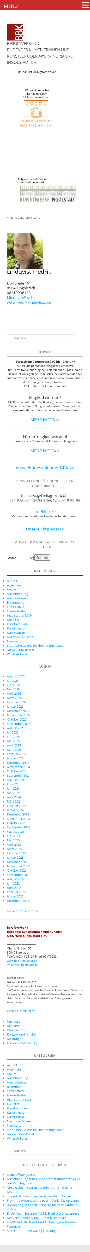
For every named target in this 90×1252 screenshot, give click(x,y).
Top (84, 1245)
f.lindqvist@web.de (22, 297)
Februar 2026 (16, 702)
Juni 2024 (13, 788)
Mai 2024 (13, 793)
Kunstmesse (15, 628)
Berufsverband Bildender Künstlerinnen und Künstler (38, 50)
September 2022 (18, 875)
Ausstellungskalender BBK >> (45, 468)
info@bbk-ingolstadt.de (22, 965)
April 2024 (14, 797)
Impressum (15, 1021)
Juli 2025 (12, 732)
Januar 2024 (15, 810)
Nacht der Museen (20, 637)
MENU (11, 6)
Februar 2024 (16, 806)
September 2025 (18, 724)
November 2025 (18, 715)
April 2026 (14, 693)
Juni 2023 (13, 836)
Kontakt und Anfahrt (21, 1034)
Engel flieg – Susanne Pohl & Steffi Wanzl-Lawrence (43, 1213)
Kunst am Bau (17, 624)
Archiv (11, 589)
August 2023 (15, 831)
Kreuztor (13, 619)
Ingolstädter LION (20, 615)
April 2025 (14, 745)
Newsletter (15, 641)
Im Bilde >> (45, 511)
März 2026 (14, 698)
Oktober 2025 (16, 719)
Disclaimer (14, 1026)
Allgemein (14, 585)
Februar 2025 (16, 754)
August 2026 (15, 676)
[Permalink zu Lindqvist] (25, 267)
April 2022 (14, 887)
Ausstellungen (17, 598)
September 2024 (18, 775)
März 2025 (14, 749)
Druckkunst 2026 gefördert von (37, 72)
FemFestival (15, 607)
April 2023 (14, 844)
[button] (85, 5)
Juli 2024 (12, 784)
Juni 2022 (13, 883)
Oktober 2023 (16, 823)
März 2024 (14, 801)
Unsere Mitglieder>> (45, 529)
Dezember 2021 (18, 900)
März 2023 (14, 849)
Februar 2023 (16, 853)
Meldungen (15, 1039)
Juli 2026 (12, 680)
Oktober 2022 (16, 870)
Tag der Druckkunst (20, 650)
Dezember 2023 (18, 814)
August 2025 (15, 728)
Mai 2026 (13, 689)
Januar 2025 (15, 758)
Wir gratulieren (17, 654)
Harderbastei (16, 611)
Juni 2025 (13, 736)
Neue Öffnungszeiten (22, 1174)
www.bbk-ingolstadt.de (22, 961)
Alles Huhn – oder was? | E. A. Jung (31, 1231)
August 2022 (15, 879)
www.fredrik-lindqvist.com (29, 302)
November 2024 (18, 767)
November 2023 (18, 818)
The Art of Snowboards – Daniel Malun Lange (39, 1196)
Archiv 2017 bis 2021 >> (23, 911)
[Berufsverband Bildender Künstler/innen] (15, 32)
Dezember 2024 (18, 762)
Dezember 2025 (18, 711)
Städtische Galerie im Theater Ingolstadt (35, 645)
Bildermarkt (15, 602)
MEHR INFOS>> (45, 419)
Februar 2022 (16, 892)
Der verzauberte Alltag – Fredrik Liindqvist (36, 1218)
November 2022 (18, 866)
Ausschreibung (17, 594)
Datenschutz (16, 1030)
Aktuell (12, 581)
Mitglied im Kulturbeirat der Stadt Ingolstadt (33, 180)
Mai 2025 (13, 741)
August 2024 (15, 780)
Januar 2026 (15, 706)
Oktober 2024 (16, 771)
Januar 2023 (15, 857)
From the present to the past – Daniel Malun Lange (43, 1200)
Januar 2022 (15, 896)
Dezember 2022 (18, 862)
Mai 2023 (13, 840)
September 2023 (18, 827)
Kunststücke (16, 632)
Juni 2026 (13, 685)
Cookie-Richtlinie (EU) (22, 1043)
